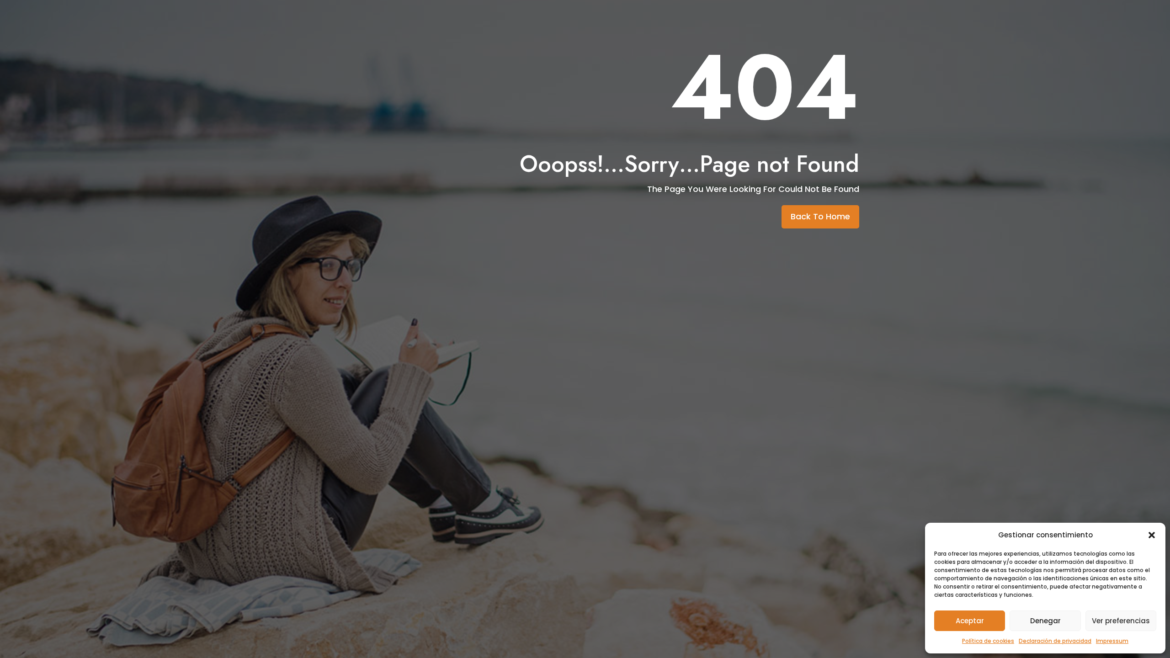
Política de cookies (988, 641)
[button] (1151, 535)
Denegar (1045, 621)
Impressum (1112, 641)
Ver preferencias (1121, 621)
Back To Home (820, 216)
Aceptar (970, 621)
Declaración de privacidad (1055, 641)
